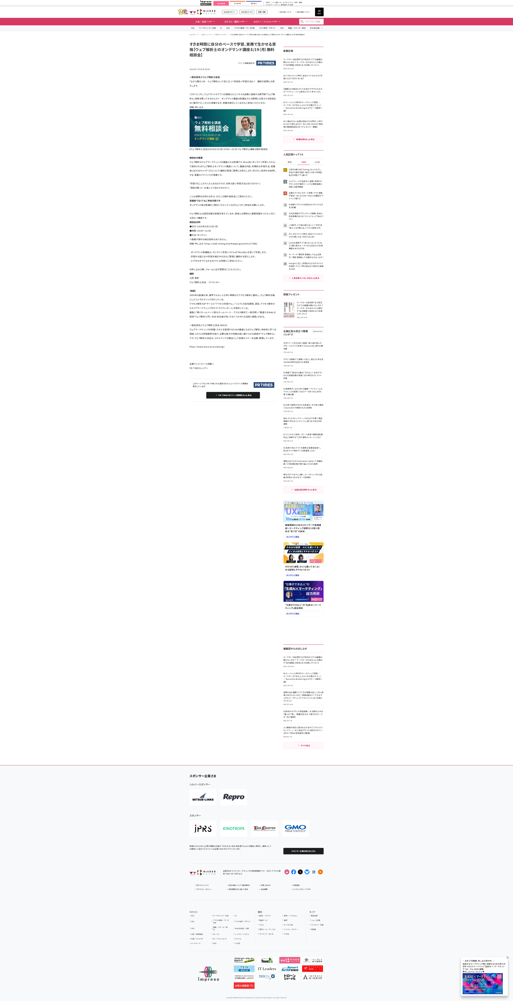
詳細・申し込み (197, 107)
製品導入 (254, 3)
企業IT (268, 2)
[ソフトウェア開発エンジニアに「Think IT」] (267, 961)
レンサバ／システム (242, 934)
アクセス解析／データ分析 (244, 28)
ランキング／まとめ (266, 934)
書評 (285, 920)
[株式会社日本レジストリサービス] (203, 829)
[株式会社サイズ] (264, 829)
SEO (193, 28)
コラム (261, 925)
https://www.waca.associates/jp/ (207, 346)
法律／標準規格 (197, 934)
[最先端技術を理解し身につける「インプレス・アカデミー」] (312, 978)
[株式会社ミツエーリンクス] (203, 797)
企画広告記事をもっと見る (305, 489)
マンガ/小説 (288, 925)
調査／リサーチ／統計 (297, 28)
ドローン (277, 5)
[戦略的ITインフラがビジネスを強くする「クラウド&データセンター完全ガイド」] (244, 961)
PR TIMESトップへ (199, 368)
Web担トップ (194, 34)
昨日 (290, 162)
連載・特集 (262, 12)
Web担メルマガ (247, 12)
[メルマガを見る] (286, 872)
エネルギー (269, 5)
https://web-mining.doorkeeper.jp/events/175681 (231, 243)
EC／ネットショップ (220, 939)
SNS (228, 28)
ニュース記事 (315, 920)
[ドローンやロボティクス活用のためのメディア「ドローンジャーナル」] (289, 978)
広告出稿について (303, 12)
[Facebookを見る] (293, 872)
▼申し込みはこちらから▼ (474, 971)
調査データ (263, 920)
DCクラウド (289, 2)
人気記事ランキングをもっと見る (305, 278)
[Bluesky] (307, 872)
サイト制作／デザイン (267, 28)
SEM (214, 943)
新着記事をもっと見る (305, 139)
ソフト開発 (275, 2)
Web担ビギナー (229, 12)
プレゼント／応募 (317, 925)
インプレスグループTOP (302, 889)
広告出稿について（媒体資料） (239, 885)
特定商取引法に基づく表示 (238, 889)
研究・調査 (298, 2)
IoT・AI (282, 2)
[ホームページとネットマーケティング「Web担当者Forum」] (289, 961)
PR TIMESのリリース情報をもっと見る (235, 395)
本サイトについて (202, 885)
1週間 (303, 162)
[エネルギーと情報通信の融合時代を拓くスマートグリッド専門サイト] (289, 969)
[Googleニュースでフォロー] (313, 872)
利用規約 (296, 885)
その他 (237, 943)
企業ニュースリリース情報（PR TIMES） (214, 34)
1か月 (317, 162)
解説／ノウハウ (264, 915)
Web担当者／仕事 (317, 28)
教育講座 (284, 5)
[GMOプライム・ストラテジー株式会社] (295, 829)
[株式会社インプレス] (208, 974)
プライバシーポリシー (204, 889)
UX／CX (216, 934)
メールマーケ (196, 943)
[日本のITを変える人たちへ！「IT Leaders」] (267, 969)
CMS (282, 28)
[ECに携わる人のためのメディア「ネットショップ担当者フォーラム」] (312, 969)
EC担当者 (237, 3)
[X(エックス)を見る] (300, 872)
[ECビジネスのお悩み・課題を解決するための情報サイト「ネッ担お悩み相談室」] (244, 986)
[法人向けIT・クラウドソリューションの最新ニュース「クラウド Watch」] (244, 969)
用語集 (313, 929)
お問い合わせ (266, 885)
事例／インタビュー (291, 915)
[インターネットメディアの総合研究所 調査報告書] (312, 961)
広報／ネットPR (197, 939)
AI (221, 28)
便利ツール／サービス (267, 929)
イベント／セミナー (291, 929)
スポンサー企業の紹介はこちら (303, 851)
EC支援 (290, 5)
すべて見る (305, 745)
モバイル (238, 939)
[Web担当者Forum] (202, 873)
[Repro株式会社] (233, 797)
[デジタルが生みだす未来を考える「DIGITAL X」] (267, 978)
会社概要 (264, 889)
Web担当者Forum (202, 12)
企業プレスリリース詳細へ (202, 363)
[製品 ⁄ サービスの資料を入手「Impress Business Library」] (244, 978)
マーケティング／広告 (207, 28)
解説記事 (314, 915)
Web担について (285, 12)
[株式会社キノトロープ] (233, 829)
